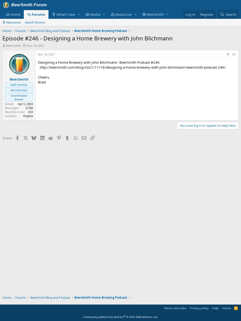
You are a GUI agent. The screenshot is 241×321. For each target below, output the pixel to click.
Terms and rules (175, 308)
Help (215, 308)
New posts (13, 22)
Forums (38, 14)
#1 (234, 54)
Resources (123, 14)
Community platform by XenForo (120, 317)
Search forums (35, 22)
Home (15, 14)
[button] (79, 14)
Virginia (28, 116)
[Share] (228, 54)
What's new (65, 14)
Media (95, 14)
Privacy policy (199, 308)
